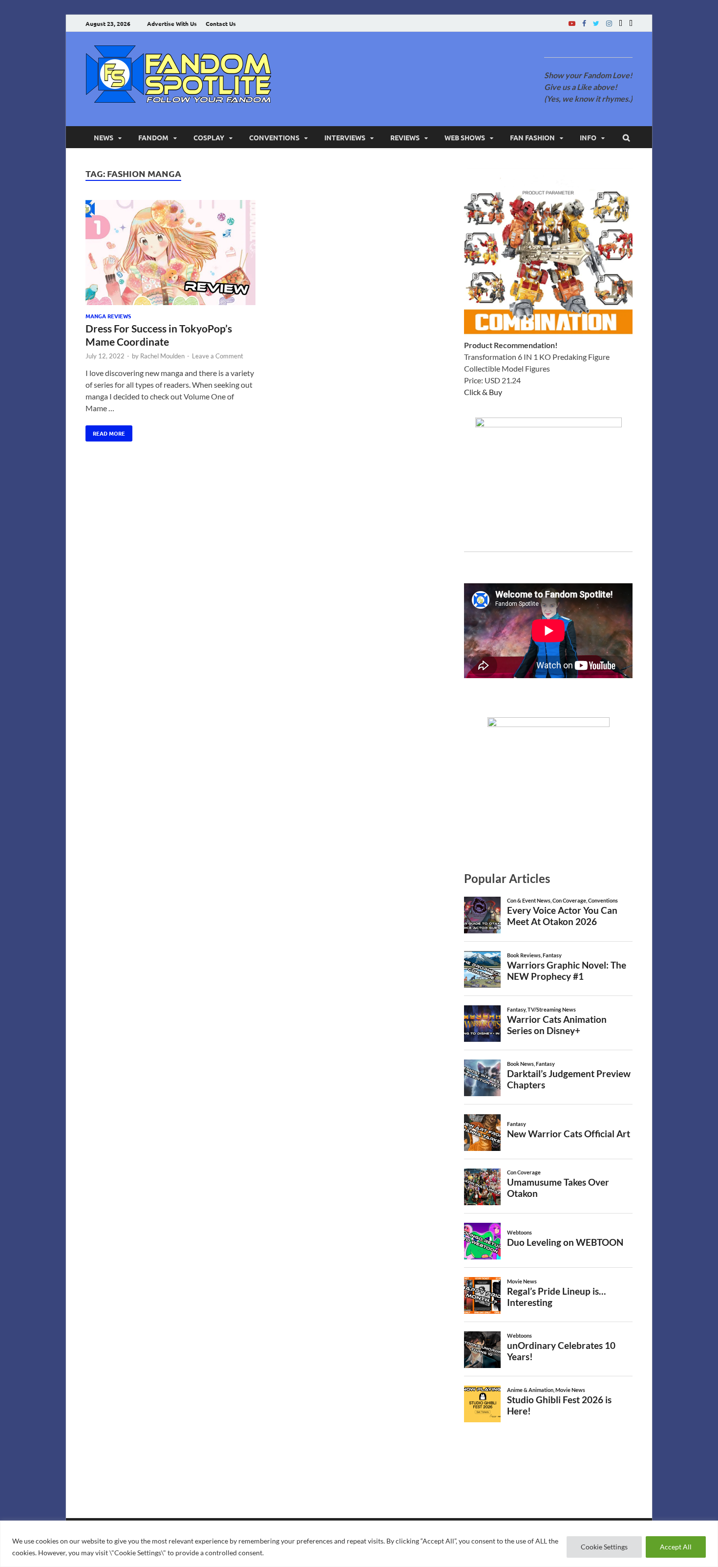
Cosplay (208, 137)
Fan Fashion (532, 137)
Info (588, 137)
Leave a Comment (217, 356)
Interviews (344, 137)
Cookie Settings (604, 1547)
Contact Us (221, 23)
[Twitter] (596, 23)
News (103, 137)
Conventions (274, 137)
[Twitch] (620, 23)
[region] (359, 1544)
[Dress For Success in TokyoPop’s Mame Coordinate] (170, 254)
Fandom (153, 137)
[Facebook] (584, 23)
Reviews (405, 137)
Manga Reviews (108, 316)
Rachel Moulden (162, 356)
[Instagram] (609, 23)
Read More (105, 431)
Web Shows (464, 137)
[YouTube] (572, 23)
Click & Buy (483, 392)
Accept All (676, 1547)
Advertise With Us (172, 23)
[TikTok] (631, 23)
